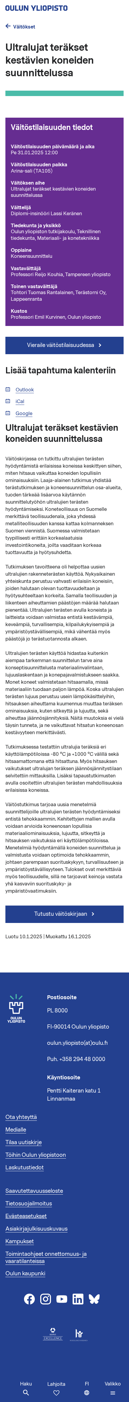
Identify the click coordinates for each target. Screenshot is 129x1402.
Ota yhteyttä (21, 1117)
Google (24, 414)
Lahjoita (56, 1384)
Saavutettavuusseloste (34, 1191)
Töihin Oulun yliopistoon (35, 1155)
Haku (26, 1384)
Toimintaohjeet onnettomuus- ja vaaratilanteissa (46, 1257)
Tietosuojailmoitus (28, 1204)
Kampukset (19, 1241)
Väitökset (24, 26)
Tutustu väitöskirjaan (61, 914)
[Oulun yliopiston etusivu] (55, 6)
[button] (113, 1388)
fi (93, 1391)
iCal (20, 402)
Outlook (25, 390)
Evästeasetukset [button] (26, 1216)
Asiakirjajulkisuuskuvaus (36, 1229)
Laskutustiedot (24, 1167)
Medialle (15, 1130)
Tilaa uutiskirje (23, 1142)
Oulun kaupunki (25, 1273)
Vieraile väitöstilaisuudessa (61, 345)
